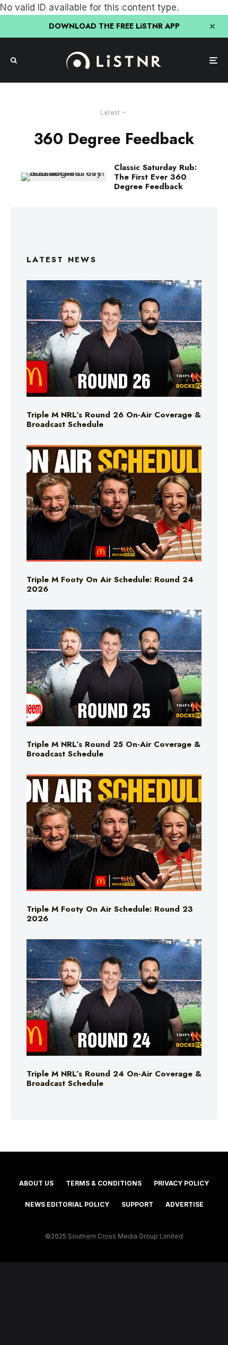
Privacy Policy (181, 1183)
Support (137, 1204)
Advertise (184, 1204)
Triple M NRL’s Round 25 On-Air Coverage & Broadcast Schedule (113, 749)
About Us (36, 1183)
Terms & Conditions (104, 1183)
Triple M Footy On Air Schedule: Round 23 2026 (110, 913)
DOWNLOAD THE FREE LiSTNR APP (114, 26)
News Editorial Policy (67, 1204)
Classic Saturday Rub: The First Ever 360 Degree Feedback (155, 177)
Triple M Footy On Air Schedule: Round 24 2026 (110, 584)
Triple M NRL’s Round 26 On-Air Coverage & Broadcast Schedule (114, 419)
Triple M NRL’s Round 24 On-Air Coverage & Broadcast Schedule (114, 1078)
